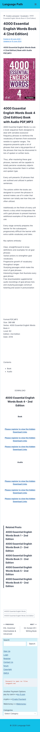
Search (6, 640)
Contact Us (8, 662)
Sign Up (7, 651)
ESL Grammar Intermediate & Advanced (9, 629)
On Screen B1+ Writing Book (30, 628)
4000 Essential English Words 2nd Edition (19, 616)
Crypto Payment (19, 699)
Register (7, 658)
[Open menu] (35, 4)
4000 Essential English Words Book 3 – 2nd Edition (19, 559)
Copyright (8, 669)
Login (6, 655)
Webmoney (21, 704)
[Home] (4, 16)
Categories (8, 710)
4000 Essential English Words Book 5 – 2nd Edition (19, 571)
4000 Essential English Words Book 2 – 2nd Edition (19, 547)
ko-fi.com (21, 694)
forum (6, 666)
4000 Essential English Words (15, 611)
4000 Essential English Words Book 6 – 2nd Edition (19, 583)
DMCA (6, 673)
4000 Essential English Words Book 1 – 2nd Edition (19, 535)
